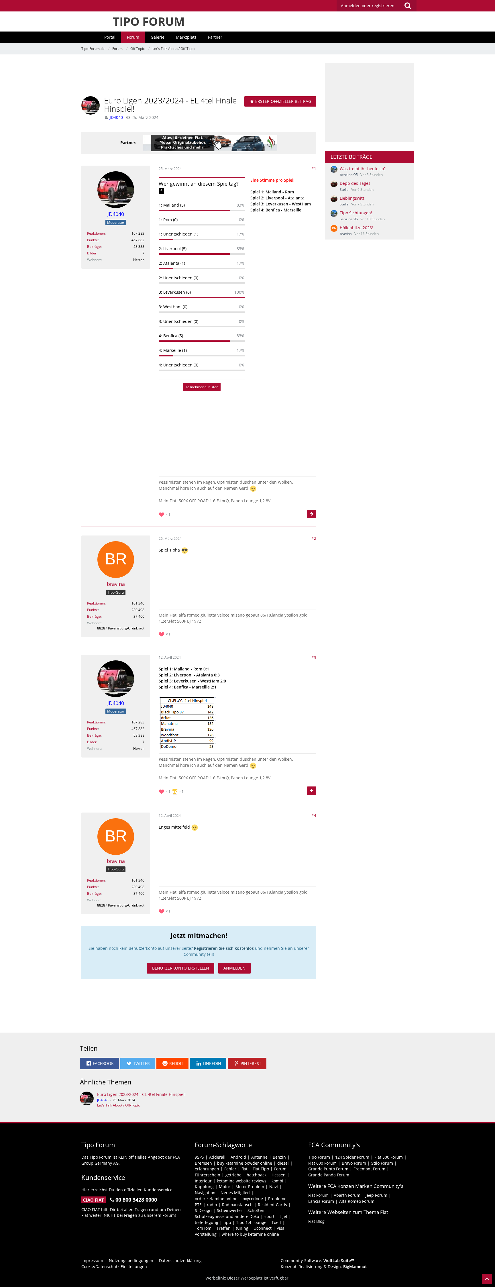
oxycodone (253, 1198)
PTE (198, 1204)
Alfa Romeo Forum (356, 1201)
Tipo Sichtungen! (356, 212)
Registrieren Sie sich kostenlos (224, 948)
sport (269, 1216)
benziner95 (349, 174)
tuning (242, 1228)
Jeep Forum (376, 1195)
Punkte (92, 240)
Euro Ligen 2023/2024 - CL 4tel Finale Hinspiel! (141, 1094)
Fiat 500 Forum (388, 1157)
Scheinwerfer (229, 1210)
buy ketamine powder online (244, 1163)
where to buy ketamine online (250, 1234)
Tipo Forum (319, 1157)
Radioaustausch (237, 1204)
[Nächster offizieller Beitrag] (311, 514)
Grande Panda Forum (328, 1175)
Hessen (279, 1175)
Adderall (217, 1157)
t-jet (283, 1216)
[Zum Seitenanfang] (487, 1279)
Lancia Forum (321, 1201)
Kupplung (204, 1186)
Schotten (255, 1210)
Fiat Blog (316, 1221)
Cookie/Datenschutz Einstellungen (114, 1266)
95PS (199, 1157)
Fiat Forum (318, 1195)
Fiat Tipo (261, 1169)
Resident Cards (272, 1204)
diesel (283, 1163)
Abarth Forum (347, 1195)
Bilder (92, 253)
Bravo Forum (354, 1163)
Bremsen (203, 1163)
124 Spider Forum (352, 1157)
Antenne (259, 1157)
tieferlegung (206, 1222)
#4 (313, 815)
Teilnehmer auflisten (201, 386)
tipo (227, 1222)
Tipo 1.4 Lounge (251, 1222)
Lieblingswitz (352, 198)
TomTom (203, 1228)
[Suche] (408, 5)
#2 (313, 538)
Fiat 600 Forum (322, 1163)
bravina (346, 233)
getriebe (233, 1175)
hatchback (256, 1175)
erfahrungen (207, 1169)
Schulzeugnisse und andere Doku (227, 1216)
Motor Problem (249, 1186)
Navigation (205, 1192)
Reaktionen (96, 233)
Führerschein (207, 1175)
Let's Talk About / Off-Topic (118, 1105)
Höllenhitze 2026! (356, 227)
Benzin (279, 1157)
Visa (280, 1228)
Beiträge (94, 246)
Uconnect (263, 1228)
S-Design (203, 1210)
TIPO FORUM (149, 21)
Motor (224, 1186)
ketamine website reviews (241, 1181)
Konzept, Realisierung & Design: (324, 1266)
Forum (280, 1169)
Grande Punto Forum (328, 1169)
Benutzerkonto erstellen (180, 968)
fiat (244, 1169)
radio (212, 1204)
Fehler (230, 1169)
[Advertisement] (199, 76)
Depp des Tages (355, 183)
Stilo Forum (382, 1163)
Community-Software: (317, 1260)
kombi (277, 1181)
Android (238, 1157)
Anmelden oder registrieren (367, 5)
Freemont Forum (369, 1169)
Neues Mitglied (235, 1192)
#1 (313, 168)
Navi (273, 1186)
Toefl (276, 1222)
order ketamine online (216, 1198)
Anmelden (234, 968)
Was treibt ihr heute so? (363, 168)
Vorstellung (206, 1234)
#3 (313, 657)
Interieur (203, 1181)
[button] (99, 1063)
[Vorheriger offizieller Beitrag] (311, 790)
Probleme (277, 1198)
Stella (344, 189)
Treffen (224, 1228)
